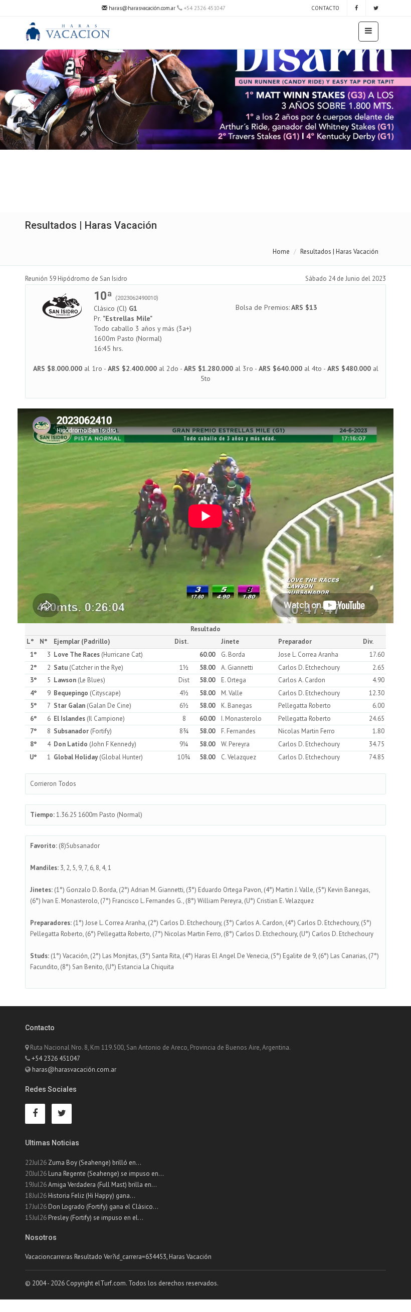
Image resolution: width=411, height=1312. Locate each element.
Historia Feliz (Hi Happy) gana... (91, 1195)
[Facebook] (356, 8)
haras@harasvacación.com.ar (141, 8)
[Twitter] (376, 8)
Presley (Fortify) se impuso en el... (95, 1217)
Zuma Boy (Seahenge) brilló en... (94, 1162)
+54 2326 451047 (56, 1058)
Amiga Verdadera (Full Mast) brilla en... (102, 1184)
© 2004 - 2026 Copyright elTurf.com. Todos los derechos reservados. (122, 1283)
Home (281, 251)
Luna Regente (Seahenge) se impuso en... (106, 1173)
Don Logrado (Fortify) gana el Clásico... (103, 1206)
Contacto (324, 8)
